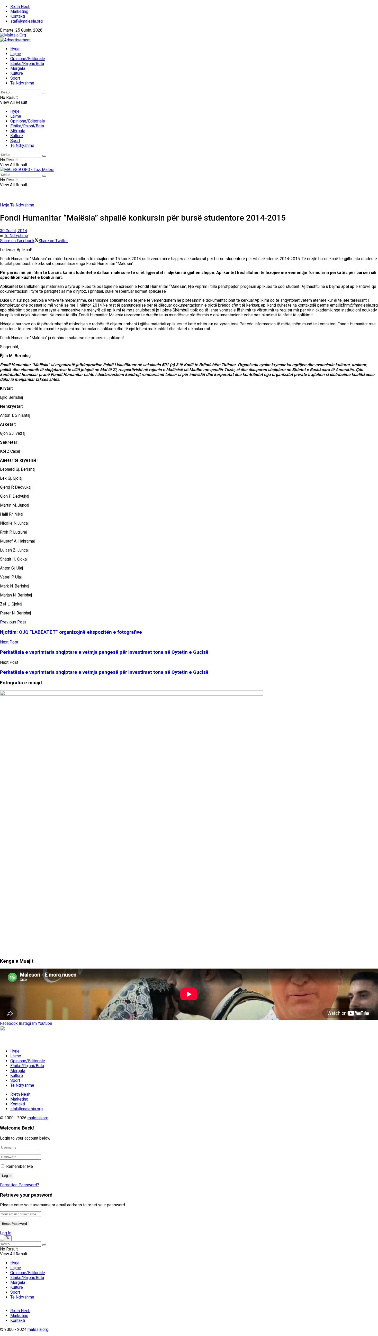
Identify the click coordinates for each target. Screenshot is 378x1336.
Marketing (19, 11)
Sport (15, 78)
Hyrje (15, 48)
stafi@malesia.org (26, 21)
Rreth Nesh (20, 6)
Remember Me (19, 1166)
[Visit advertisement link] (15, 39)
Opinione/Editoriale (27, 58)
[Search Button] (44, 93)
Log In (5, 1232)
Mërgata (17, 68)
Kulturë (16, 73)
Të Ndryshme (22, 83)
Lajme (15, 53)
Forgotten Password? (19, 1184)
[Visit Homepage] (13, 35)
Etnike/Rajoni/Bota (27, 63)
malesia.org (38, 1117)
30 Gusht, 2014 (13, 230)
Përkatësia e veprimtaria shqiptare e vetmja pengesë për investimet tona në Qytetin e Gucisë (104, 672)
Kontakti (17, 16)
